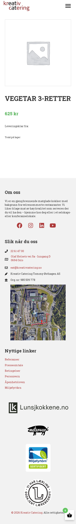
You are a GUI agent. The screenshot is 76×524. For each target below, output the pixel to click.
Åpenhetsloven (15, 382)
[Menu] (68, 6)
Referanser (12, 359)
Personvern (12, 376)
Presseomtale (14, 365)
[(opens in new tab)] (38, 312)
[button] (19, 225)
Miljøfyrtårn (13, 387)
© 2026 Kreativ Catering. (27, 512)
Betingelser (12, 371)
